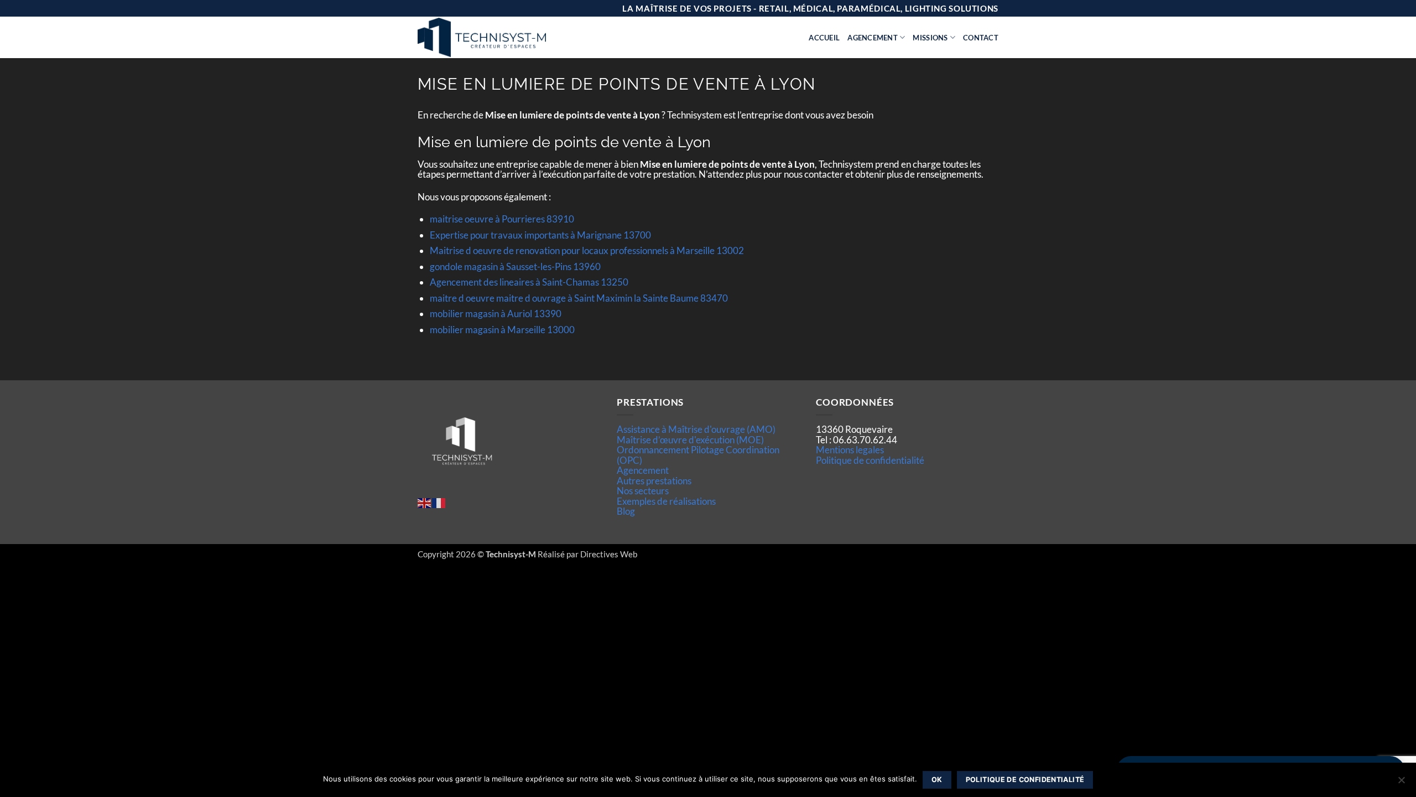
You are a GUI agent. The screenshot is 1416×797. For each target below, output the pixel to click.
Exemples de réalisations (666, 501)
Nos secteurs (643, 490)
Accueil (824, 37)
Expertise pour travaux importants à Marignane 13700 (540, 235)
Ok (937, 779)
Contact (980, 37)
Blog (626, 511)
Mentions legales (850, 450)
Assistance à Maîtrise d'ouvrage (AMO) (696, 429)
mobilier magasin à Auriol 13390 (495, 313)
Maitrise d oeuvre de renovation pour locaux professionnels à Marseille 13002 (587, 250)
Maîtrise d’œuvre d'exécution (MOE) (690, 440)
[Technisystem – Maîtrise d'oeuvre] (509, 37)
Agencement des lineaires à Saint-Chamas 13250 (529, 282)
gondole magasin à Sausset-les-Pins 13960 (515, 266)
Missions (930, 37)
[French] (439, 502)
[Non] (1401, 783)
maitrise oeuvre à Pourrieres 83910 (502, 219)
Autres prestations (654, 481)
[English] (425, 502)
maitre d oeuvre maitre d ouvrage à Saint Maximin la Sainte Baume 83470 (579, 298)
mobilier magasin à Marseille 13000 (502, 329)
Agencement (872, 37)
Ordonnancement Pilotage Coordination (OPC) (698, 454)
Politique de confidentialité (870, 460)
